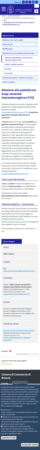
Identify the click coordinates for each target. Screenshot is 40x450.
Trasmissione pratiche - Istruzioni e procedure (17, 77)
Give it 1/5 (2, 362)
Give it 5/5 (9, 362)
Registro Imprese (8, 35)
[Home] (19, 9)
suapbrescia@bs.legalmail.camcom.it (14, 173)
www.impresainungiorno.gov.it (12, 112)
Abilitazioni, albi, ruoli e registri (12, 40)
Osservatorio (7, 340)
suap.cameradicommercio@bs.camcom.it (16, 294)
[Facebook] (23, 2)
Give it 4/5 (7, 362)
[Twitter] (30, 2)
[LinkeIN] (26, 2)
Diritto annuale (7, 44)
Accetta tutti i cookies (30, 445)
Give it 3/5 (5, 362)
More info (20, 406)
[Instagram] (36, 2)
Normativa (27, 337)
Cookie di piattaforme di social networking (16, 426)
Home (3, 16)
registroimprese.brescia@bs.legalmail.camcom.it (19, 271)
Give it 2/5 (4, 362)
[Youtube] (33, 2)
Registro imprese (14, 16)
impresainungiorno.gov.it (16, 221)
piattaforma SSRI (24, 311)
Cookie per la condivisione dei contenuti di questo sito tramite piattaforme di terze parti (19, 418)
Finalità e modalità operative (12, 337)
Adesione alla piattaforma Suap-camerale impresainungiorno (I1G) (17, 334)
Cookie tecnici (7, 410)
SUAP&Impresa (7, 49)
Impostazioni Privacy (20, 383)
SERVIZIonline (16, 316)
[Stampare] (10, 351)
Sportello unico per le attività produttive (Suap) (18, 19)
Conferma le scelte (9, 438)
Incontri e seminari (8, 82)
